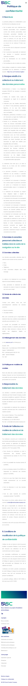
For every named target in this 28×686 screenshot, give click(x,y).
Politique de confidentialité (7, 679)
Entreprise (3, 660)
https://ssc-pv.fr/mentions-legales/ (15, 71)
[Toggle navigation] (26, 2)
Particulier (3, 666)
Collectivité (3, 663)
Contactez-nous (5, 623)
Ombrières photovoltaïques (7, 645)
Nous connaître (5, 621)
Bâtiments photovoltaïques (7, 642)
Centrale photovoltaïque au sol (8, 647)
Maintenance (4, 650)
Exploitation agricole (6, 657)
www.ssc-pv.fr (9, 342)
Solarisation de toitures (7, 639)
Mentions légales (5, 676)
